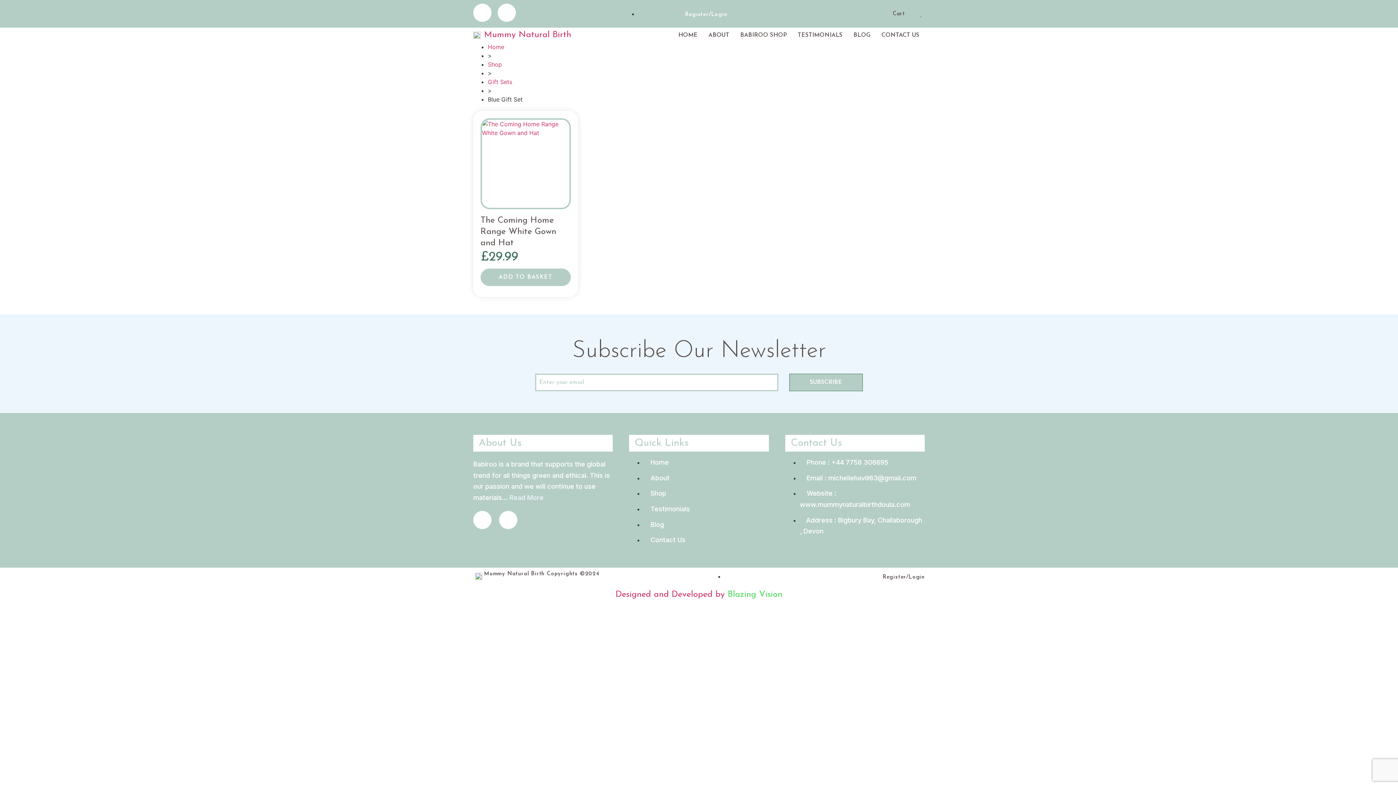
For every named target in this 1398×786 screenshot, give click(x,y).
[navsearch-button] (884, 15)
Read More (527, 497)
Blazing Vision (755, 594)
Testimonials (820, 35)
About (718, 35)
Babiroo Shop (763, 35)
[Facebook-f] (482, 13)
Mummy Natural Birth (527, 35)
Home (688, 35)
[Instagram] (507, 13)
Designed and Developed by (672, 594)
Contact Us (900, 35)
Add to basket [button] (525, 277)
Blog (861, 35)
